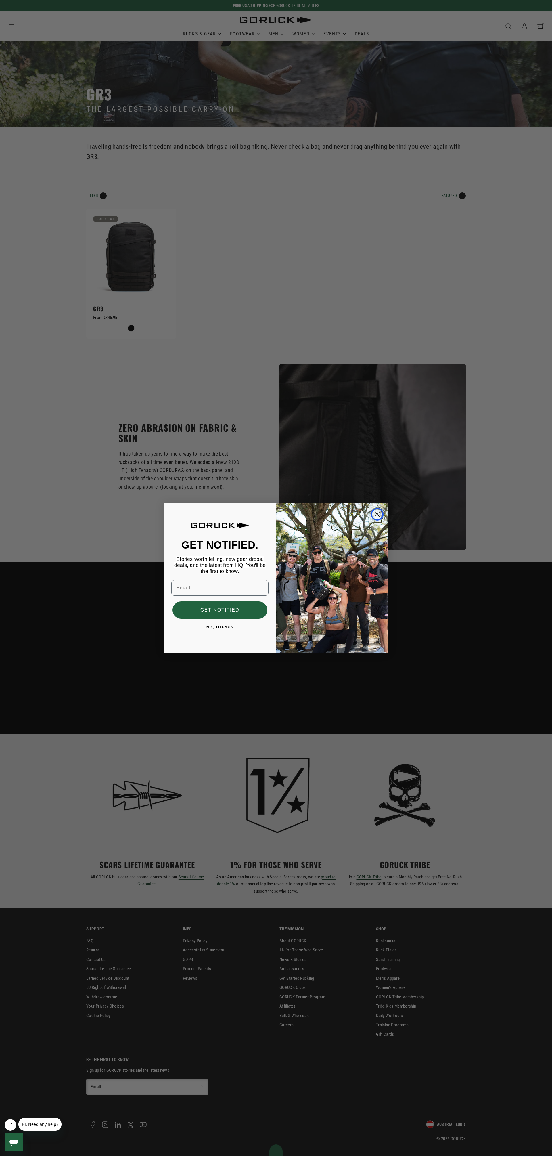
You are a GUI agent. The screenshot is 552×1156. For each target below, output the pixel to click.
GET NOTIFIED (219, 609)
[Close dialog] (377, 514)
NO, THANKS (220, 627)
